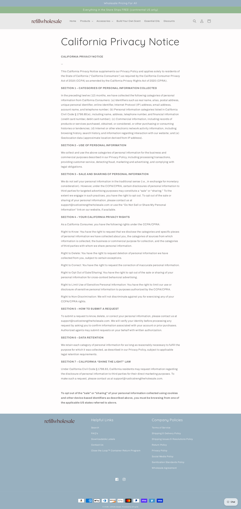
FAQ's (94, 433)
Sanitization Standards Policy (168, 462)
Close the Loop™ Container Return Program (116, 450)
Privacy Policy (159, 450)
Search (95, 427)
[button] (86, 21)
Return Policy (159, 445)
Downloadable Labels (103, 439)
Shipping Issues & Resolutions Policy (172, 439)
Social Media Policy (162, 456)
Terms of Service (161, 427)
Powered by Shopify (130, 507)
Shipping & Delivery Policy (166, 433)
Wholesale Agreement (164, 468)
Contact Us (97, 445)
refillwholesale (115, 507)
